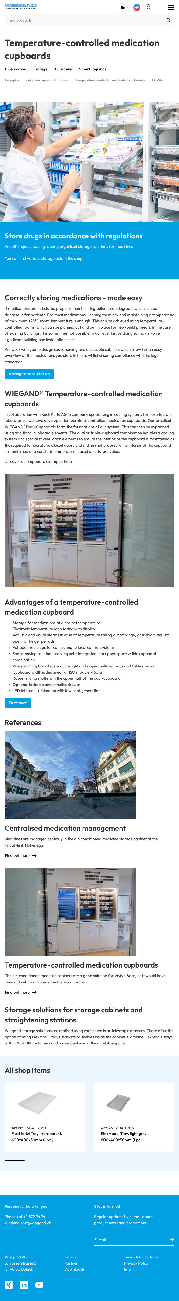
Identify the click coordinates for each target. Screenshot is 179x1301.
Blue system (15, 68)
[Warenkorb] (156, 8)
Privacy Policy (136, 1263)
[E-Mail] (172, 1239)
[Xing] (9, 1285)
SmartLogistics (92, 68)
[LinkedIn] (24, 1285)
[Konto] (148, 7)
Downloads (74, 1269)
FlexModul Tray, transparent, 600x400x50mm (36, 1136)
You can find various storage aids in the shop (44, 258)
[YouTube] (39, 1285)
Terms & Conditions (141, 1256)
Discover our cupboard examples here (38, 461)
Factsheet (18, 702)
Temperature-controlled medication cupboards (110, 80)
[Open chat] (137, 7)
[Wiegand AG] (21, 6)
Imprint (130, 1269)
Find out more (17, 855)
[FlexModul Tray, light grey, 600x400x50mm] (118, 1103)
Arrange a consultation (29, 373)
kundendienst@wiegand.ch (28, 1222)
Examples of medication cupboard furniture (36, 80)
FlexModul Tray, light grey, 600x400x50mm (124, 1136)
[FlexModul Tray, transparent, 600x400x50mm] (37, 1103)
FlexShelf (159, 80)
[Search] (168, 20)
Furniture (63, 68)
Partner (71, 1263)
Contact (71, 1256)
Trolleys (41, 68)
